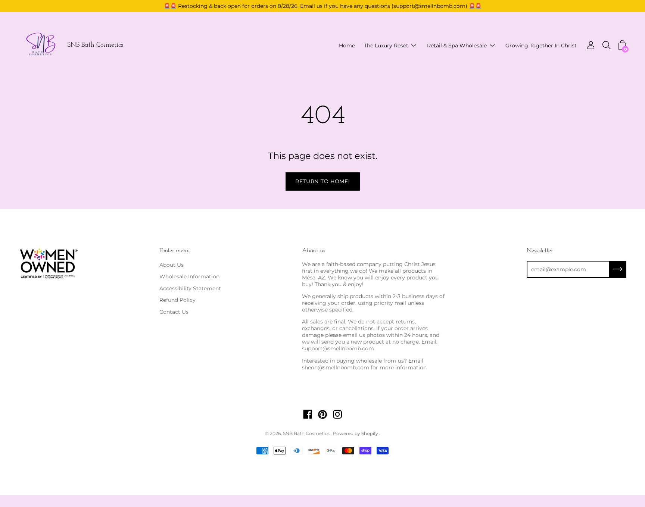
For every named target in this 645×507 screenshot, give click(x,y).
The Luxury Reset (386, 45)
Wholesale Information (189, 276)
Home (347, 45)
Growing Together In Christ (541, 45)
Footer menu (174, 251)
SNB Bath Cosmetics (95, 45)
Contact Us (173, 312)
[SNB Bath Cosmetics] (41, 45)
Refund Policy (177, 300)
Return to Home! (322, 181)
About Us (171, 265)
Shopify (369, 433)
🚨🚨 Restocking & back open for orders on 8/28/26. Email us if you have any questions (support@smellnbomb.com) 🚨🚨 (323, 6)
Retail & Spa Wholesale (457, 45)
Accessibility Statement (190, 288)
